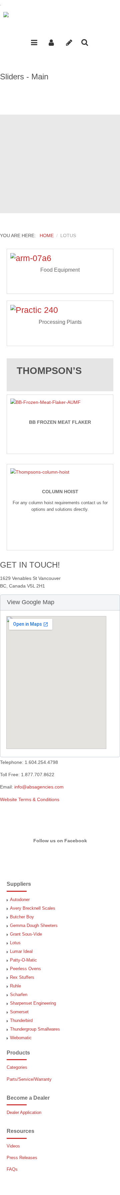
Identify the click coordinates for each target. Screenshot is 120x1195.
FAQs (12, 1169)
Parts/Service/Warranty (29, 1079)
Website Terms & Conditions (29, 799)
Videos (13, 1146)
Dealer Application (24, 1112)
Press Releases (22, 1157)
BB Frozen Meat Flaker (60, 422)
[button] (60, 602)
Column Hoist (60, 491)
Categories (17, 1067)
